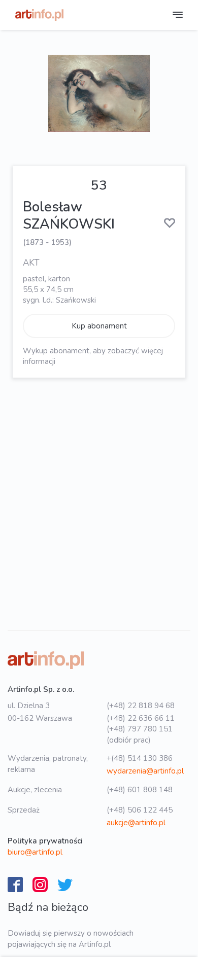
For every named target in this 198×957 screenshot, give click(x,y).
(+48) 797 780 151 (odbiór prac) (140, 734)
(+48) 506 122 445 (140, 810)
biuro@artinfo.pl (35, 852)
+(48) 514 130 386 (140, 758)
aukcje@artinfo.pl (136, 823)
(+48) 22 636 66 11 (141, 718)
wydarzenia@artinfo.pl (145, 771)
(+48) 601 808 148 (140, 790)
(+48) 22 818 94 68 (141, 706)
